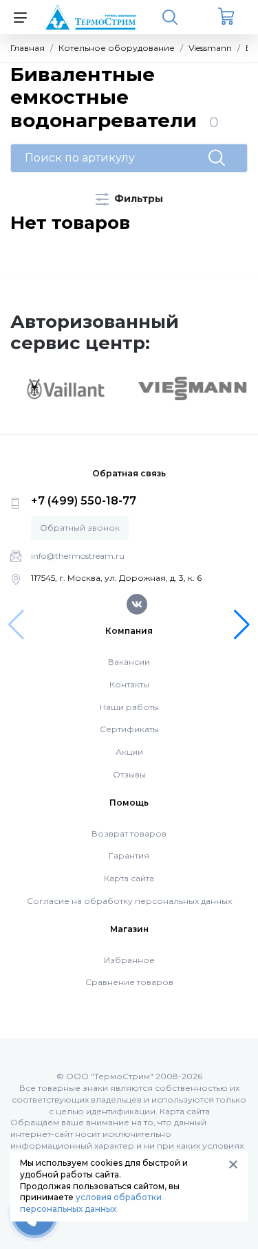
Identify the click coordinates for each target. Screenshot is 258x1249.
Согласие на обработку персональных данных (129, 901)
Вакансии (129, 661)
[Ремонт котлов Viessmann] (193, 388)
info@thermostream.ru (78, 556)
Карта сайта (129, 878)
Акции (129, 752)
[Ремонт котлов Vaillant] (65, 388)
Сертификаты (129, 729)
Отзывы (129, 774)
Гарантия (129, 855)
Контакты (129, 684)
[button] (242, 625)
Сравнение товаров (129, 982)
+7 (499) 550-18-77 (83, 500)
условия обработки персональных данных (91, 1203)
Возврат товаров (129, 833)
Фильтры (137, 198)
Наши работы (129, 707)
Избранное (129, 960)
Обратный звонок (80, 527)
